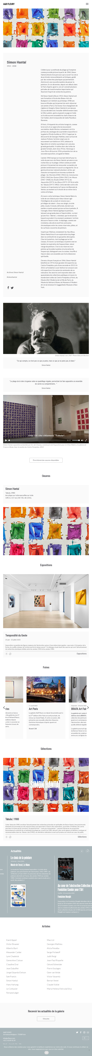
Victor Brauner (12, 947)
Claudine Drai (12, 968)
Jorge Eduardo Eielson (16, 976)
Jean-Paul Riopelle (55, 964)
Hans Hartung (12, 988)
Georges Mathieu (54, 947)
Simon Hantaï (12, 984)
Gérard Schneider (54, 968)
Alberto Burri (12, 951)
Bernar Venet (53, 984)
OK (47, 1053)
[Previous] (4, 711)
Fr (84, 1042)
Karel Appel (11, 943)
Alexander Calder (14, 956)
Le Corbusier (12, 992)
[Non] (89, 1050)
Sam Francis (11, 980)
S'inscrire (46, 1022)
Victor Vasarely (53, 980)
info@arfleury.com (9, 1042)
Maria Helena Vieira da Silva (59, 992)
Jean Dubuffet (12, 972)
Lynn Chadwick (12, 960)
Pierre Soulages (54, 972)
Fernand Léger (12, 996)
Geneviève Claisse (14, 964)
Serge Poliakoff (53, 956)
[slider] (37, 440)
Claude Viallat (53, 988)
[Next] (87, 711)
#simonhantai (12, 277)
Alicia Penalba (53, 951)
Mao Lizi (50, 943)
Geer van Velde (53, 976)
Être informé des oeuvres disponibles (46, 460)
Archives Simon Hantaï (15, 272)
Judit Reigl (51, 960)
